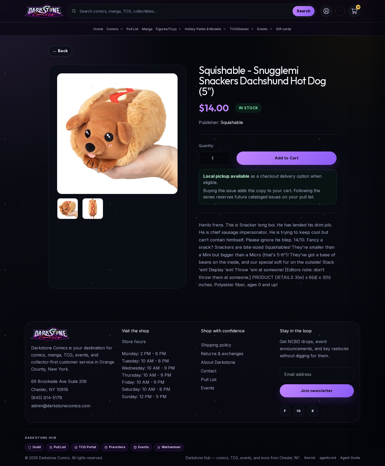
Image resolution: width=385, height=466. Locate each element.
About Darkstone (218, 362)
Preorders (117, 447)
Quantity (206, 145)
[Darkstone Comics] (44, 11)
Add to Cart (287, 157)
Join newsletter (317, 390)
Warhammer (171, 447)
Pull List (132, 29)
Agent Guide (350, 458)
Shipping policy (216, 345)
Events (207, 388)
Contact (208, 370)
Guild (36, 447)
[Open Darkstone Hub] (340, 11)
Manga (147, 29)
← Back (60, 50)
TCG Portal (87, 447)
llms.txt (309, 458)
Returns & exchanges (222, 353)
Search (303, 11)
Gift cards (284, 29)
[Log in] (326, 11)
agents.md (328, 458)
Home (98, 29)
